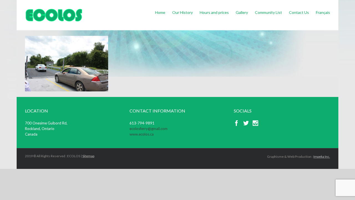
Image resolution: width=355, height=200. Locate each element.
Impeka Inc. (321, 156)
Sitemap (88, 156)
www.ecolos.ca (142, 134)
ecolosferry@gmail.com (149, 128)
